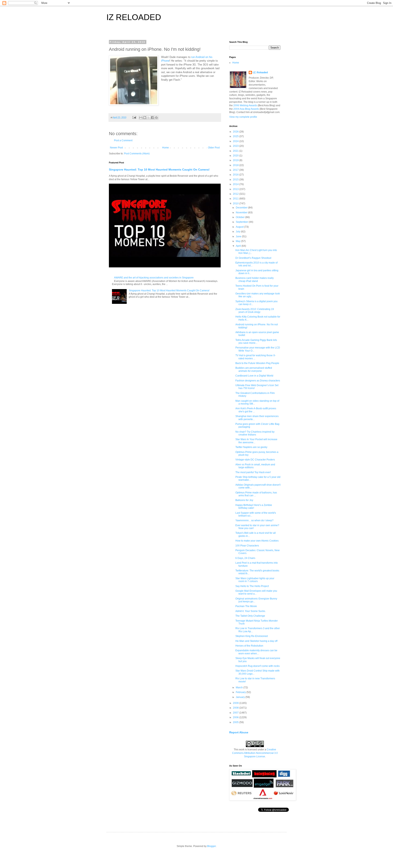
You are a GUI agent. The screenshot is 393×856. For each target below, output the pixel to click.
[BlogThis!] (145, 117)
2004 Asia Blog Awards (246, 108)
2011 (236, 198)
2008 (236, 707)
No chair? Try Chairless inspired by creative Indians (254, 433)
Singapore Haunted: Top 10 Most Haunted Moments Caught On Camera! (159, 169)
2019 (236, 160)
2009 (236, 703)
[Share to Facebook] (152, 117)
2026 (236, 131)
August (240, 226)
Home (165, 147)
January (240, 697)
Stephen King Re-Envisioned (251, 636)
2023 (236, 146)
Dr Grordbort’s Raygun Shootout (253, 258)
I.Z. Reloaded (260, 72)
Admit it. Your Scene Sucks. (250, 611)
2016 (236, 174)
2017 (236, 169)
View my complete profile (243, 116)
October (240, 217)
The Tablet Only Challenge (250, 615)
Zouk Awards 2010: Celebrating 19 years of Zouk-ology (254, 310)
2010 (236, 203)
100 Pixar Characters (247, 545)
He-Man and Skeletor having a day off (256, 641)
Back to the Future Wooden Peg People (257, 363)
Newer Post (116, 147)
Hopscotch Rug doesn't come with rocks (257, 666)
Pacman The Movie (246, 606)
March (239, 687)
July (238, 231)
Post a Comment (123, 140)
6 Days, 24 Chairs (245, 558)
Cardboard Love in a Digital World (254, 375)
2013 (236, 189)
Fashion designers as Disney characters (257, 380)
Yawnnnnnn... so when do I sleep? (254, 520)
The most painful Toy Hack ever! (253, 472)
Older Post (214, 147)
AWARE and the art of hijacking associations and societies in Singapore (154, 277)
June (239, 236)
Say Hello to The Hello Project (252, 586)
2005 (236, 722)
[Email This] (141, 117)
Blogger (211, 846)
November (242, 212)
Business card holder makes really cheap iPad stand (254, 279)
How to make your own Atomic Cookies (257, 540)
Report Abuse (238, 732)
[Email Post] (134, 117)
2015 (236, 179)
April (239, 245)
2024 (236, 141)
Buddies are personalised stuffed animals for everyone (253, 369)
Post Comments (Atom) (137, 153)
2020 (236, 155)
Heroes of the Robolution (249, 645)
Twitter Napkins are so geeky (251, 447)
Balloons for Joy (244, 500)
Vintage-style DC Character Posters (255, 459)
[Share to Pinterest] (156, 117)
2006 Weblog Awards (245, 105)
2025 (236, 136)
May (238, 241)
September (242, 222)
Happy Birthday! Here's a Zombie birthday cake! (253, 506)
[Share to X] (149, 117)
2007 (236, 712)
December (242, 207)
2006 (236, 717)
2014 (236, 184)
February (241, 692)
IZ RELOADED (133, 17)
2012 (236, 193)
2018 (236, 165)
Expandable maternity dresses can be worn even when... (256, 652)
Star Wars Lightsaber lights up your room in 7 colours (254, 580)
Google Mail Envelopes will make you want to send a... (256, 592)
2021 (236, 150)
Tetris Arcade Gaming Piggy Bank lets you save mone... (256, 341)
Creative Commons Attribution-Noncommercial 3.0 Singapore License (255, 753)
